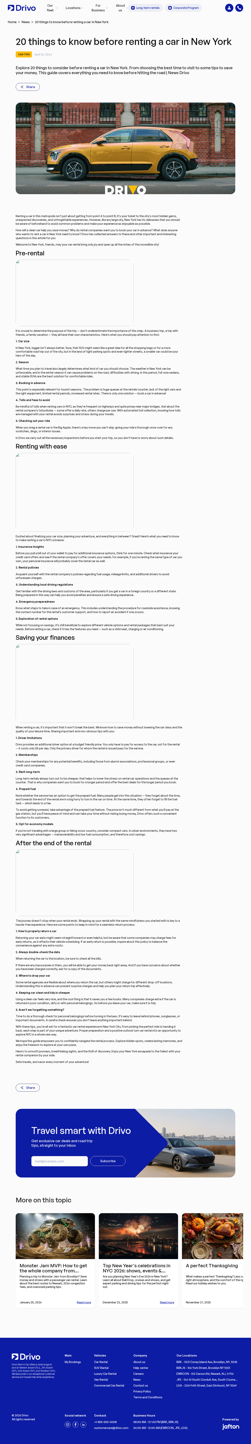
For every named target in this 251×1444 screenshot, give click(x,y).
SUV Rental (101, 1367)
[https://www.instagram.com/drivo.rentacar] (68, 1425)
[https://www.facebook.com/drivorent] (75, 1425)
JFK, (178, 1427)
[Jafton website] (230, 1427)
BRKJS (173, 1422)
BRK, (165, 1422)
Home (12, 22)
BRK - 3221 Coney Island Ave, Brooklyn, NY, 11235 (206, 1362)
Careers (138, 1373)
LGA (184, 1427)
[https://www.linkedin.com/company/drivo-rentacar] (83, 1425)
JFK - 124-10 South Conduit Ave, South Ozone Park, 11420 (205, 1380)
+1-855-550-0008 (105, 1422)
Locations (73, 8)
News (26, 22)
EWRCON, (168, 1427)
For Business (98, 8)
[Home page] (22, 8)
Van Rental (101, 1379)
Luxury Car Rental (105, 1373)
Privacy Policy (142, 1391)
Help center (140, 1367)
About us (120, 8)
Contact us (140, 1385)
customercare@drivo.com (111, 1427)
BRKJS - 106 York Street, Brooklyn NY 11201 (203, 1367)
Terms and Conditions (147, 1397)
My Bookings (73, 1362)
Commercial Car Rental (109, 1385)
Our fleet (50, 8)
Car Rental (101, 1362)
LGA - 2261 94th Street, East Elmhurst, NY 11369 (206, 1385)
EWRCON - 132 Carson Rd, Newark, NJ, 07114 (205, 1373)
